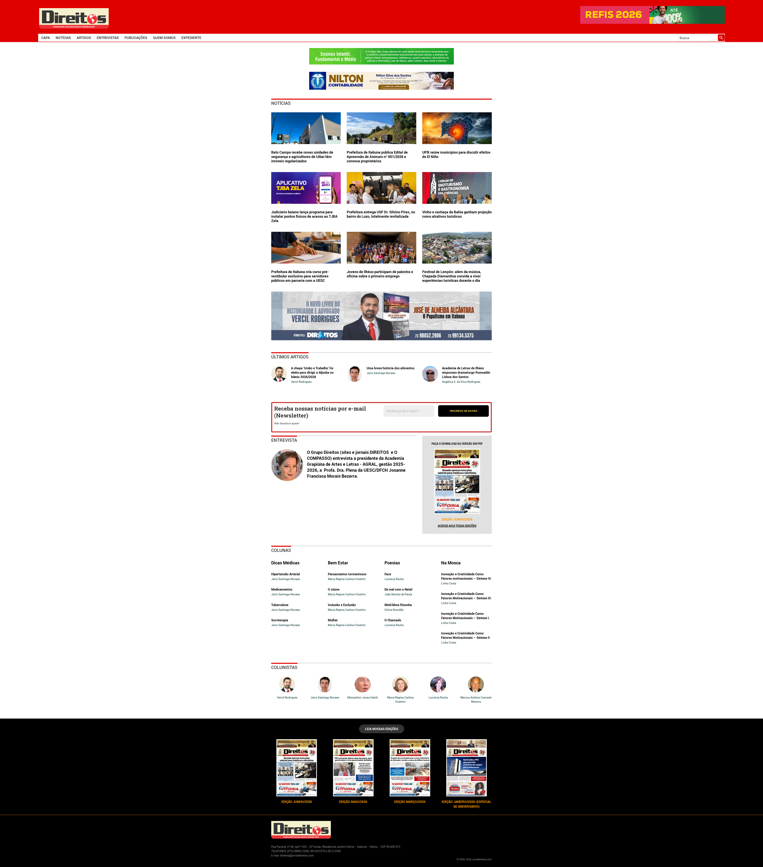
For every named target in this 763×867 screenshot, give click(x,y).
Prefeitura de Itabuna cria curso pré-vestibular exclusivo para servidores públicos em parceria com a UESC (300, 276)
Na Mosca (451, 563)
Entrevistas (108, 37)
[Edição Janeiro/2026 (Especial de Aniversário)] (466, 768)
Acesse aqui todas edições (457, 526)
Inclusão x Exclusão (342, 605)
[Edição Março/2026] (409, 768)
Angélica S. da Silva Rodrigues (461, 382)
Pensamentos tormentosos (347, 574)
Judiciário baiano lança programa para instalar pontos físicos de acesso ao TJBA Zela (304, 216)
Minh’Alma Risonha (398, 605)
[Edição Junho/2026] (457, 481)
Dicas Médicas (285, 563)
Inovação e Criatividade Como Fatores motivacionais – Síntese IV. (466, 576)
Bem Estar (338, 563)
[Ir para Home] (74, 18)
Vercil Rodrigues (301, 382)
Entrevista (284, 440)
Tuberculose (279, 605)
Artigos (84, 37)
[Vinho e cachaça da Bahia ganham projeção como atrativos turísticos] (457, 188)
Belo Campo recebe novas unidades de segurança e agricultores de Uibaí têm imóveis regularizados (302, 156)
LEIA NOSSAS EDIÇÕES (381, 729)
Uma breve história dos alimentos (390, 368)
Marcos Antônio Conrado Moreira (476, 699)
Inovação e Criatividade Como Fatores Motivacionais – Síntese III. (466, 596)
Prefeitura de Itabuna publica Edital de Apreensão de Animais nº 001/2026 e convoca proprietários (377, 156)
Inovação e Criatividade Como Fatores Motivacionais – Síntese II (465, 635)
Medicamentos (281, 589)
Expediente (191, 37)
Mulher (333, 620)
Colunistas (284, 667)
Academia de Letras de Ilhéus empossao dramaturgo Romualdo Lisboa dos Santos (466, 372)
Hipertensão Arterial (285, 574)
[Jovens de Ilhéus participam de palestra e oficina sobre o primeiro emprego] (381, 248)
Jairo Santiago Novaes (381, 373)
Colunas (281, 550)
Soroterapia (279, 620)
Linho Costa (448, 583)
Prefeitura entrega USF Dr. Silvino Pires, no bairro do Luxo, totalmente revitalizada (381, 214)
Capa (45, 37)
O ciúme (333, 589)
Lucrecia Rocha (394, 579)
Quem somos (164, 37)
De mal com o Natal (398, 589)
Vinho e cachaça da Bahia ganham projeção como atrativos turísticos (457, 214)
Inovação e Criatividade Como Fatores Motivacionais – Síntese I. (465, 615)
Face (387, 574)
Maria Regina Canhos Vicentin (347, 579)
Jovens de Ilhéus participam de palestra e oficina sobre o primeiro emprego (380, 273)
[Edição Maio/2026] (353, 768)
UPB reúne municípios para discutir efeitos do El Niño (456, 154)
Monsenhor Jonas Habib (362, 697)
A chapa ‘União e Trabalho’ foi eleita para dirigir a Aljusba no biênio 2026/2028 (312, 372)
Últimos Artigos (290, 357)
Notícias (63, 37)
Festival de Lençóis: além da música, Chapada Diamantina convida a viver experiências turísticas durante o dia (451, 276)
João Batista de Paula (398, 594)
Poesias (392, 563)
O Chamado (392, 620)
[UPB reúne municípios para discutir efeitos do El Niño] (457, 128)
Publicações (136, 37)
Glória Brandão (394, 610)
